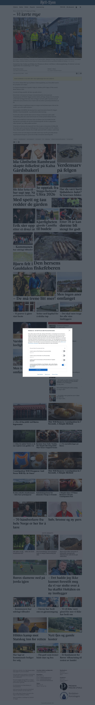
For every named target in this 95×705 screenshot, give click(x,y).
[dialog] (47, 352)
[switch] (63, 351)
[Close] (70, 330)
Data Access (47, 374)
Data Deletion (40, 374)
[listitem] (47, 348)
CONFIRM (38, 369)
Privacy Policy (55, 374)
